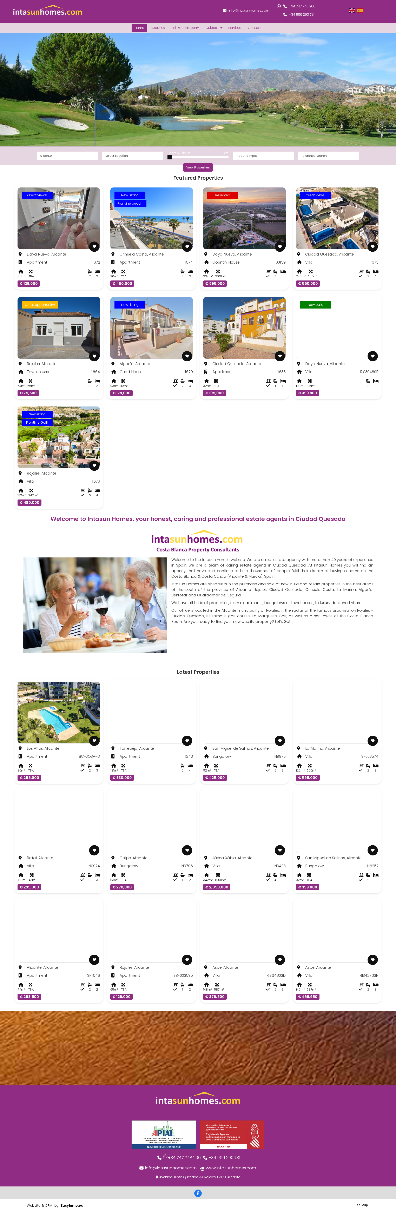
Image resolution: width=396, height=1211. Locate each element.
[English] (352, 10)
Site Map (361, 1205)
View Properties (198, 167)
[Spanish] (360, 10)
